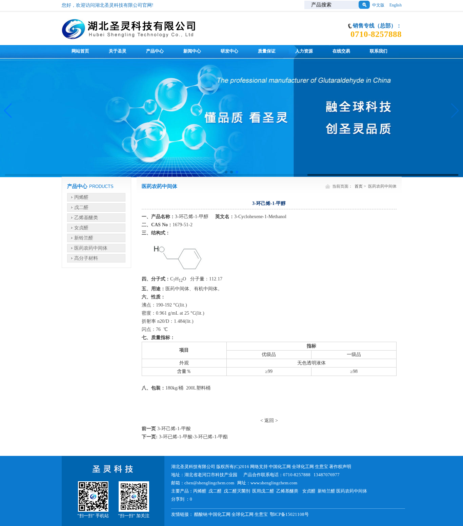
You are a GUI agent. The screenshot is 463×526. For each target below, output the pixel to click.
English (395, 5)
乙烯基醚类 (86, 217)
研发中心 (229, 51)
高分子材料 (86, 258)
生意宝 (321, 466)
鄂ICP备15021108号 (289, 514)
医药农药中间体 (90, 248)
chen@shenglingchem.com (209, 482)
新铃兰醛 (83, 237)
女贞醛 (81, 227)
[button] (226, 172)
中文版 (378, 5)
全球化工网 (303, 466)
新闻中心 (192, 51)
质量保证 (267, 51)
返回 (269, 420)
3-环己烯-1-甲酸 (174, 428)
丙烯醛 (81, 197)
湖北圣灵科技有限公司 (193, 466)
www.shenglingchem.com (273, 482)
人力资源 (304, 51)
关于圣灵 (117, 51)
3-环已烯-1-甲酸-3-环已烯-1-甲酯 (193, 436)
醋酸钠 (200, 514)
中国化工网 (280, 466)
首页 (359, 186)
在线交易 (341, 51)
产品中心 (155, 51)
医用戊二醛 (263, 490)
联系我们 (378, 51)
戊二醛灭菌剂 (237, 490)
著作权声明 (340, 466)
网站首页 (80, 51)
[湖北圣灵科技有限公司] (130, 36)
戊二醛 (81, 207)
